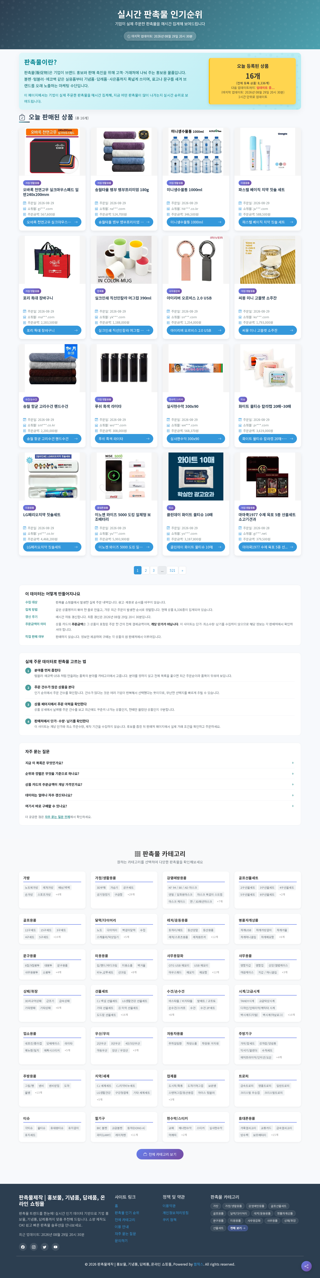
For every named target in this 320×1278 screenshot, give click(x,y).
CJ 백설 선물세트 (107, 1001)
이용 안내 (122, 1226)
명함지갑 (246, 965)
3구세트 (61, 930)
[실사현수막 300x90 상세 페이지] (196, 368)
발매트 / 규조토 (206, 1001)
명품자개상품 (248, 920)
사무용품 (245, 956)
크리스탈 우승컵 (250, 1093)
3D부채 (101, 887)
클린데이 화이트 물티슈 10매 (190, 514)
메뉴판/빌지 (32, 1050)
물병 (27, 1093)
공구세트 (128, 887)
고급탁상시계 (267, 1001)
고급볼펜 (117, 1128)
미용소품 (127, 965)
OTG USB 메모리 (179, 965)
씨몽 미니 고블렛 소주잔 (258, 298)
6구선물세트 (267, 894)
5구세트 (44, 937)
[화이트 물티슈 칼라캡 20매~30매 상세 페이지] (267, 368)
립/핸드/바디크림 (107, 965)
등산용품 (208, 930)
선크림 (122, 972)
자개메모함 (267, 937)
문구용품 (29, 956)
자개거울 (282, 930)
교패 (171, 1128)
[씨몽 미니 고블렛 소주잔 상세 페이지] (267, 260)
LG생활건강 (104, 1093)
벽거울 (141, 965)
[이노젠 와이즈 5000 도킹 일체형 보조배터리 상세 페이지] (124, 476)
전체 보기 (236, 1228)
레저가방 (48, 887)
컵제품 (100, 291)
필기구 (100, 1118)
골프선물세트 (248, 878)
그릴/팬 (29, 1086)
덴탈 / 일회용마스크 (180, 894)
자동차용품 (175, 1033)
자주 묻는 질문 (125, 1233)
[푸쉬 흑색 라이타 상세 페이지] (124, 368)
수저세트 (267, 1050)
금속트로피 (247, 1086)
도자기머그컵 (195, 1086)
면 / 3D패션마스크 (201, 901)
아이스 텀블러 (206, 1093)
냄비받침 (54, 1086)
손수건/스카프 (177, 1008)
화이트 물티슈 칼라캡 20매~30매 (265, 406)
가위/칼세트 (248, 1043)
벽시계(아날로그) (273, 1015)
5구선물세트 (248, 894)
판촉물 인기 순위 (127, 1212)
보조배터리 (259, 1135)
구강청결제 (121, 1093)
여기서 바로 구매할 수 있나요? (46, 805)
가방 (26, 878)
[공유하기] (306, 1266)
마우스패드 (175, 972)
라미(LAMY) (104, 1135)
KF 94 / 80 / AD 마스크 (183, 887)
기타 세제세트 (141, 1093)
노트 (99, 930)
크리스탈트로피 (273, 1093)
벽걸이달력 (128, 930)
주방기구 (245, 1033)
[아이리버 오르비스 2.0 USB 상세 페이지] (196, 260)
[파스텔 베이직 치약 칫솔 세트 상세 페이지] (267, 152)
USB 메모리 (201, 965)
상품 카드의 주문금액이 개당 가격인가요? (53, 784)
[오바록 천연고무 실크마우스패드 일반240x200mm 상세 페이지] (52, 152)
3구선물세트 (267, 887)
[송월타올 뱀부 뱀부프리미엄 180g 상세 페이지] (124, 152)
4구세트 (29, 937)
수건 (192, 1008)
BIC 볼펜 (102, 1128)
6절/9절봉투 (32, 965)
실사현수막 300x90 (182, 406)
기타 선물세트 (105, 1008)
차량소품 (192, 1043)
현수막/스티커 (176, 399)
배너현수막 (185, 1128)
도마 (66, 1086)
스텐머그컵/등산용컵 (181, 1093)
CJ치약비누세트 (125, 1086)
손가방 (29, 894)
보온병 (212, 1086)
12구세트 (30, 930)
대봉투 (48, 965)
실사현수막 (215, 1128)
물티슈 (41, 1128)
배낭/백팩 (64, 887)
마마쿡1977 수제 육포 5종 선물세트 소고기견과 (267, 517)
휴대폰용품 (102, 507)
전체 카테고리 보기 (163, 1154)
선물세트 (101, 991)
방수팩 (244, 1135)
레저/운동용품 (177, 920)
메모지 (190, 972)
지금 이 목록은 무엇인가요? (44, 762)
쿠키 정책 (170, 1219)
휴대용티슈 (57, 1128)
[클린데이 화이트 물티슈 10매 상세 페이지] (196, 476)
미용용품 (245, 183)
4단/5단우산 (132, 1043)
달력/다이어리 (105, 920)
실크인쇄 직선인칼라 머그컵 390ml (123, 298)
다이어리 (112, 930)
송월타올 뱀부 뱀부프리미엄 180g (122, 189)
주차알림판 (175, 1043)
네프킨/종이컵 (33, 1043)
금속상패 (64, 1001)
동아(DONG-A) (136, 1128)
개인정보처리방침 (176, 1212)
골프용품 (29, 920)
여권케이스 (247, 972)
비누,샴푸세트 (105, 972)
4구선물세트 (287, 887)
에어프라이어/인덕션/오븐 (256, 1057)
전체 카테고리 (125, 1219)
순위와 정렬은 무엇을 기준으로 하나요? (52, 773)
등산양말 (193, 930)
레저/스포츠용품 (178, 937)
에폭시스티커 (52, 1050)
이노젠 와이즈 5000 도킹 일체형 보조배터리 (123, 517)
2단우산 (101, 1043)
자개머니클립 (248, 937)
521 (172, 570)
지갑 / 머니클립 (267, 972)
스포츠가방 (44, 894)
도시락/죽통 (176, 1086)
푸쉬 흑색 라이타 (108, 406)
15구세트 (46, 930)
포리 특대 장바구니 (38, 298)
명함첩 (260, 965)
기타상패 (45, 1008)
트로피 (244, 1076)
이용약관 (169, 1205)
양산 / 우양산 (120, 1050)
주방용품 (29, 1076)
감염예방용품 (177, 878)
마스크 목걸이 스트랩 (209, 894)
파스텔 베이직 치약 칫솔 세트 (262, 189)
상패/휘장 (30, 991)
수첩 (142, 930)
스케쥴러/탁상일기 (108, 937)
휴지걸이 (73, 1128)
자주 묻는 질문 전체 (57, 817)
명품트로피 (264, 1086)
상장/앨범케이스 (278, 965)
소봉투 (47, 972)
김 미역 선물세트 (128, 1008)
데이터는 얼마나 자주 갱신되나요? (48, 795)
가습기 (114, 887)
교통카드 (266, 1128)
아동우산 (102, 1050)
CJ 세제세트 (104, 1086)
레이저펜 (120, 1135)
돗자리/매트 (176, 930)
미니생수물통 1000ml (184, 189)
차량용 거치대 (210, 1043)
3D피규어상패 (33, 1001)
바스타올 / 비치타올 (180, 1001)
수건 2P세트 (207, 1008)
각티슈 (29, 1128)
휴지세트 (30, 1135)
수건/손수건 (31, 399)
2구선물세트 (248, 887)
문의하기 (121, 1240)
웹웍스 (198, 1264)
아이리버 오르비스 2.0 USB (189, 298)
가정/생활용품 (32, 183)
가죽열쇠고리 (248, 1128)
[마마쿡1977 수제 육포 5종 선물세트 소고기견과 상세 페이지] (267, 476)
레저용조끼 (199, 937)
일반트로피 (283, 1086)
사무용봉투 (31, 972)
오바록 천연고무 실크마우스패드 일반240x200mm (51, 192)
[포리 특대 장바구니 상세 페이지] (52, 260)
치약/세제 (102, 1076)
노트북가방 (31, 887)
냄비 (41, 1086)
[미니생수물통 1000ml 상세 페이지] (196, 152)
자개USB (246, 930)
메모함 (203, 972)
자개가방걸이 (264, 930)
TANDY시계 (247, 1001)
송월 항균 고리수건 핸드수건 (45, 406)
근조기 (50, 1001)
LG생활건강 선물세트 (134, 1001)
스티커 (201, 1128)
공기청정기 (103, 894)
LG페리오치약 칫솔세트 (42, 514)
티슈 (243, 399)
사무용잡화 (174, 291)
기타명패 (30, 1008)
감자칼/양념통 (267, 1043)
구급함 (119, 894)
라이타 (68, 1043)
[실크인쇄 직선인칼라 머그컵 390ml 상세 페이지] (124, 260)
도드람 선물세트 (106, 1015)
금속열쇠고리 (284, 1128)
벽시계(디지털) (249, 1015)
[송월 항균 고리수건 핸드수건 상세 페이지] (52, 368)
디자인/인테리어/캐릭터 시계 (258, 1008)
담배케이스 (53, 1043)
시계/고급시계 (249, 991)
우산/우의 (102, 1033)
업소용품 (29, 1033)
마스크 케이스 (177, 901)
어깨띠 (173, 1135)
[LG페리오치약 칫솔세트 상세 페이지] (52, 476)
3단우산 (115, 1043)
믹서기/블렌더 (249, 1050)
